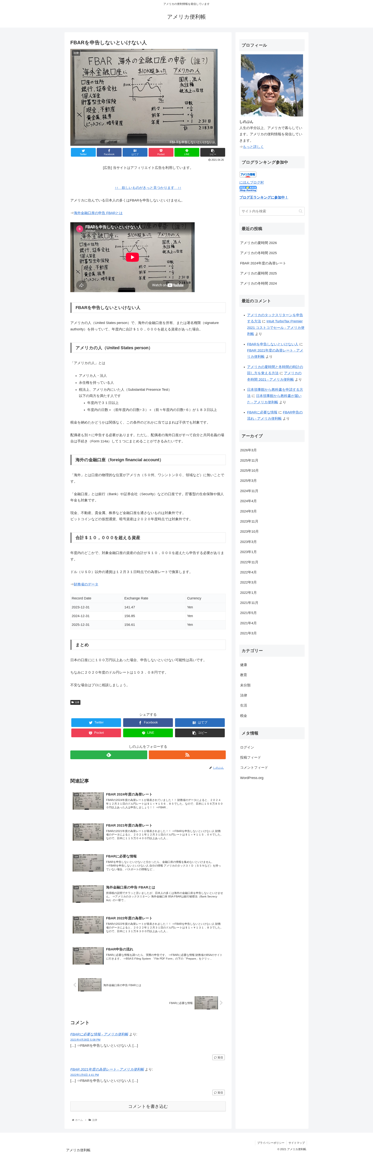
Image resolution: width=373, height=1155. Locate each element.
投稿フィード (250, 757)
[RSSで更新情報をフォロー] (187, 754)
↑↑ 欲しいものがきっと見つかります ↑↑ (148, 188)
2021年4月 (248, 623)
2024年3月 (248, 511)
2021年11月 (249, 603)
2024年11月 (249, 491)
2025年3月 (248, 481)
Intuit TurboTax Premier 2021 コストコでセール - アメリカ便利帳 (275, 327)
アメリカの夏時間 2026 (258, 243)
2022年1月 (248, 593)
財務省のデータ (86, 584)
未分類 (245, 685)
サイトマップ (296, 1142)
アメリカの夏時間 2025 (258, 273)
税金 (243, 716)
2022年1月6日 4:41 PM (84, 1074)
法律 (77, 702)
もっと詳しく (253, 147)
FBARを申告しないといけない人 (272, 344)
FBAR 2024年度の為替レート (263, 263)
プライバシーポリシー (270, 1142)
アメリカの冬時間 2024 (258, 283)
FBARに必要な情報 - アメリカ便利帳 (99, 1034)
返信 (220, 1057)
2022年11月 (249, 562)
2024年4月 (248, 501)
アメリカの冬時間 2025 (258, 253)
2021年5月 (248, 613)
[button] (300, 211)
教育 (243, 675)
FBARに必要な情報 (262, 412)
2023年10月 (249, 531)
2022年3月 (248, 582)
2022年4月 (248, 572)
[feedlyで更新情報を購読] (108, 754)
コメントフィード (254, 767)
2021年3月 (248, 633)
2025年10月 (249, 470)
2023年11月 (249, 521)
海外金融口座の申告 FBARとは (98, 213)
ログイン (247, 747)
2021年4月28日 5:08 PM (85, 1039)
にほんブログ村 (251, 182)
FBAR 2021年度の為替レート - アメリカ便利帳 (107, 1069)
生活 (243, 705)
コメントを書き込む (148, 1106)
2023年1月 (248, 552)
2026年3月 (248, 450)
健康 (243, 665)
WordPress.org (251, 778)
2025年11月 (249, 460)
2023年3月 (248, 542)
